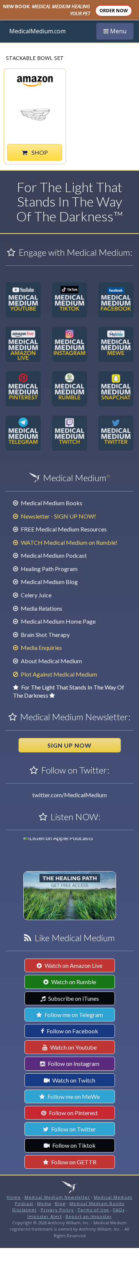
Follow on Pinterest (73, 1112)
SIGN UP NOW (69, 745)
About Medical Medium (51, 660)
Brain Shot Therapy (45, 634)
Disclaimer (24, 1209)
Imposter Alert (44, 1216)
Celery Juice (36, 594)
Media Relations (41, 608)
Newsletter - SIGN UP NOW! (58, 516)
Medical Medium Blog (49, 581)
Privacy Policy (57, 1209)
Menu (118, 31)
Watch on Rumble (73, 981)
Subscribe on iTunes (73, 998)
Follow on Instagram (73, 1063)
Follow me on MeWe (73, 1096)
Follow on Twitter (73, 1129)
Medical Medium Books (51, 502)
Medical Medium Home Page (58, 621)
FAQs (119, 1209)
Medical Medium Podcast (53, 555)
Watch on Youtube (73, 1047)
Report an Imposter (89, 1216)
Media (44, 1203)
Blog (60, 1203)
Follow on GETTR (73, 1161)
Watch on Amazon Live (72, 965)
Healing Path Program (48, 568)
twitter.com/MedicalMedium (69, 794)
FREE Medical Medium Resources (63, 529)
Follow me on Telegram (73, 1014)
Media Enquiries (41, 647)
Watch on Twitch (73, 1080)
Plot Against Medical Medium (58, 674)
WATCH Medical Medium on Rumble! (69, 542)
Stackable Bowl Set (35, 58)
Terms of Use (93, 1209)
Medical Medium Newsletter (57, 1197)
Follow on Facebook (72, 1030)
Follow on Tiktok (73, 1145)
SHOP (39, 152)
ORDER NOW (113, 10)
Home (14, 1197)
